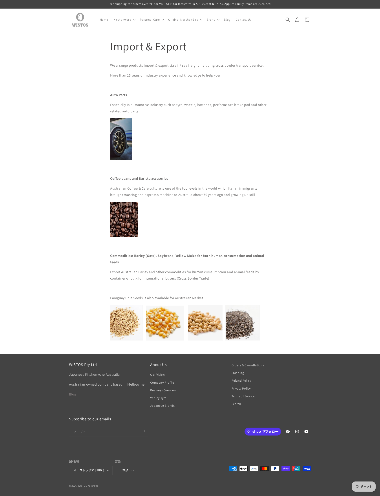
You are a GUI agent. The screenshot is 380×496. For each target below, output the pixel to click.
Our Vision (157, 375)
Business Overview (163, 390)
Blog (72, 394)
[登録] (143, 431)
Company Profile (162, 382)
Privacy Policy (241, 388)
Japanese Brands (162, 406)
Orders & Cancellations (248, 365)
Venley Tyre (158, 398)
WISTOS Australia (88, 485)
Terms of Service (243, 396)
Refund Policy (241, 381)
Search (236, 404)
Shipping (238, 373)
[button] (124, 19)
